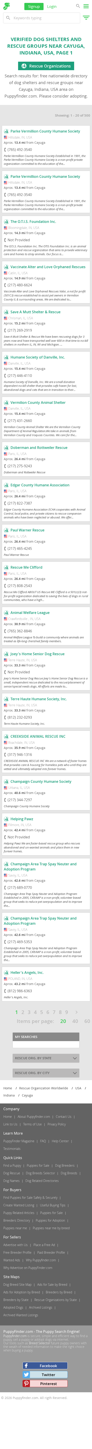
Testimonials (12, 1149)
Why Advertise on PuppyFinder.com (27, 1268)
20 (63, 1021)
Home (7, 1116)
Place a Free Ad (44, 1245)
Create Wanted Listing (18, 1205)
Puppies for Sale (38, 1165)
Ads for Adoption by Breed (21, 1292)
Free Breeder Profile (17, 1252)
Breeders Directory (16, 1220)
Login (51, 6)
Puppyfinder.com (15, 1336)
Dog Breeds (69, 1173)
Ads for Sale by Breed (52, 1284)
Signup (34, 6)
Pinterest (48, 1383)
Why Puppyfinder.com (41, 1260)
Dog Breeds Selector (40, 1173)
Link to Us (10, 1124)
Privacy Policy (57, 1124)
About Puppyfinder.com (34, 1116)
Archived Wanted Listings (20, 1315)
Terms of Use (32, 1124)
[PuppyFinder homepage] (6, 6)
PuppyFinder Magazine (18, 1141)
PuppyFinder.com (18, 1331)
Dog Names (11, 1181)
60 (87, 1021)
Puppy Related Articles (18, 1213)
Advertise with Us (15, 1245)
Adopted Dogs (13, 1307)
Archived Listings (40, 1307)
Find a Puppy (12, 1165)
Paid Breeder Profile (51, 1252)
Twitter (48, 1374)
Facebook (48, 1365)
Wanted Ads (11, 1260)
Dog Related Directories (42, 1181)
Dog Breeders (65, 1165)
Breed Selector (39, 1343)
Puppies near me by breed (51, 1228)
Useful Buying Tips (52, 1205)
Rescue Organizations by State (55, 1300)
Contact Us (63, 1116)
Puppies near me (15, 1228)
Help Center (60, 1141)
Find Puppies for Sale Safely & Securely (30, 1197)
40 (75, 1021)
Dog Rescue (11, 1173)
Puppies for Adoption (50, 1220)
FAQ (43, 1141)
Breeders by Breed (59, 1292)
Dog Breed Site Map (17, 1284)
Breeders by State (16, 1300)
